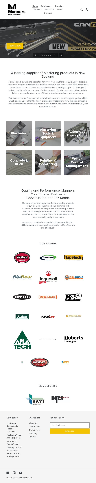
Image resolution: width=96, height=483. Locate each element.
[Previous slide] (35, 55)
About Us (33, 423)
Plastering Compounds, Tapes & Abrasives (12, 427)
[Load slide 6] (50, 55)
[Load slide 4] (46, 55)
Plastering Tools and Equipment (13, 436)
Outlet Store (35, 430)
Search (32, 436)
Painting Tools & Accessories (13, 449)
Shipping (33, 433)
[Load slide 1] (40, 55)
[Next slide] (55, 55)
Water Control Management (13, 455)
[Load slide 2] (42, 55)
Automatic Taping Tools (12, 442)
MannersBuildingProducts (22, 477)
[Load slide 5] (48, 55)
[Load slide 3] (44, 55)
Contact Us (34, 426)
